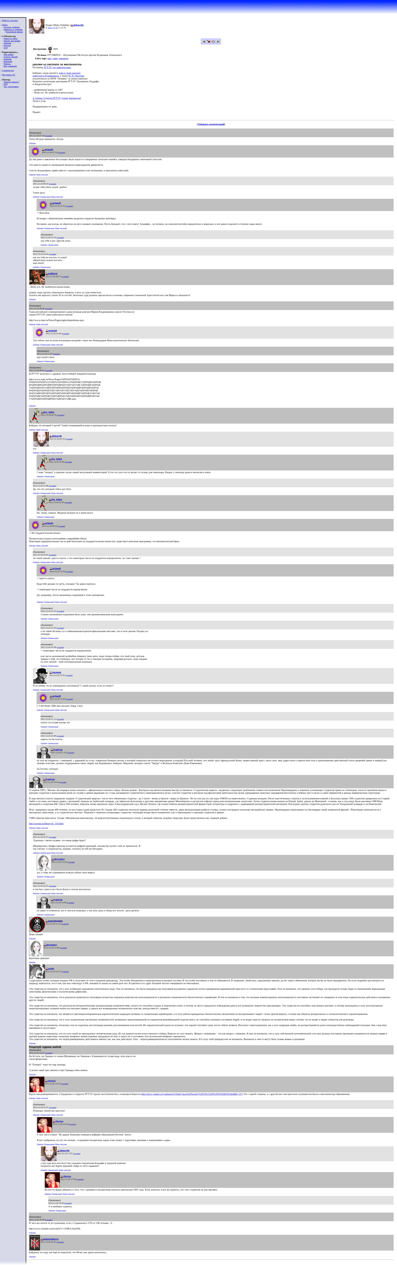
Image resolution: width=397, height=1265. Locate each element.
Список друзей (11, 57)
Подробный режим (14, 32)
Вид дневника (10, 66)
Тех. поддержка (11, 87)
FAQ (6, 84)
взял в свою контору (70, 73)
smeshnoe (64, 58)
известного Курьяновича (46, 75)
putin (55, 58)
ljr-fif (6, 48)
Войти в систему (10, 20)
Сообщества (8, 70)
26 (57, 28)
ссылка (49, 136)
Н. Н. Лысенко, (77, 75)
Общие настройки (12, 41)
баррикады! (75, 98)
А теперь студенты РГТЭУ (47, 98)
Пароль (7, 64)
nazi (49, 58)
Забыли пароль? (11, 82)
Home (4, 25)
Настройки (8, 54)
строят (64, 98)
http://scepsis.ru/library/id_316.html (46, 823)
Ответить (32, 143)
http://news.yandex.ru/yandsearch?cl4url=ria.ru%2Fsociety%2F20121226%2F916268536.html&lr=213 (192, 1094)
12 (54, 28)
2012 (50, 28)
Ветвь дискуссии (42, 174)
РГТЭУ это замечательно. (57, 67)
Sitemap (7, 43)
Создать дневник (12, 27)
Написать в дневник (13, 29)
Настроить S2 (8, 75)
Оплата (7, 45)
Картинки (8, 61)
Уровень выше (45, 197)
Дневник (7, 59)
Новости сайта (10, 38)
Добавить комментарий (211, 124)
